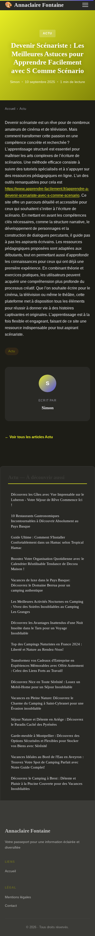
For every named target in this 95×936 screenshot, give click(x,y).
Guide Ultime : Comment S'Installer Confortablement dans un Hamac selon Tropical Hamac (47, 542)
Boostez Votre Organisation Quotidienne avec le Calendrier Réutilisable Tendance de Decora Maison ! (47, 563)
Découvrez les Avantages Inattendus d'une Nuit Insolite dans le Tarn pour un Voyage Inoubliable (47, 628)
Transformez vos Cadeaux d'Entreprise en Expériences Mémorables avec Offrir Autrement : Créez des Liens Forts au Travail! (47, 665)
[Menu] (85, 5)
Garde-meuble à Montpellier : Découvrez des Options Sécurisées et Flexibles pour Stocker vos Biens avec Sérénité (45, 740)
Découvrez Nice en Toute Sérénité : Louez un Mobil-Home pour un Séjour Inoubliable (45, 684)
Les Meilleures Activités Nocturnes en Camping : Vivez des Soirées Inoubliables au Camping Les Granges (47, 606)
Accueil (10, 109)
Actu (47, 33)
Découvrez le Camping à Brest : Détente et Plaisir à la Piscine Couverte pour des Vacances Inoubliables (46, 783)
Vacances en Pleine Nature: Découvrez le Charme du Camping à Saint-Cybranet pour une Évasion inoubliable (47, 703)
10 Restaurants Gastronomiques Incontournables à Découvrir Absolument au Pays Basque (44, 521)
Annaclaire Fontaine (34, 5)
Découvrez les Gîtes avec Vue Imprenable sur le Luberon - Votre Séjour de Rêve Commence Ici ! (47, 499)
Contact (11, 906)
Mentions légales (18, 897)
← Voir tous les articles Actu (29, 437)
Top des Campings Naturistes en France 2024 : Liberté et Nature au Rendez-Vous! (46, 646)
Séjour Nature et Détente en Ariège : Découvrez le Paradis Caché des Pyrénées (47, 721)
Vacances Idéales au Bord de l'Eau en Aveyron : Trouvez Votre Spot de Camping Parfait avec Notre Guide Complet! (47, 762)
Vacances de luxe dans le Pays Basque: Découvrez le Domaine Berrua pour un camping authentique (40, 585)
